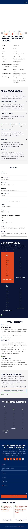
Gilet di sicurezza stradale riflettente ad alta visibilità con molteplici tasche (7, 520)
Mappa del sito (21, 526)
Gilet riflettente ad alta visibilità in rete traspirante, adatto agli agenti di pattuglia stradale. (20, 520)
